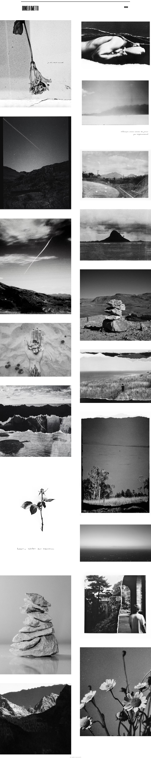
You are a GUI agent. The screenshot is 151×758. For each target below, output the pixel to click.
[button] (126, 7)
